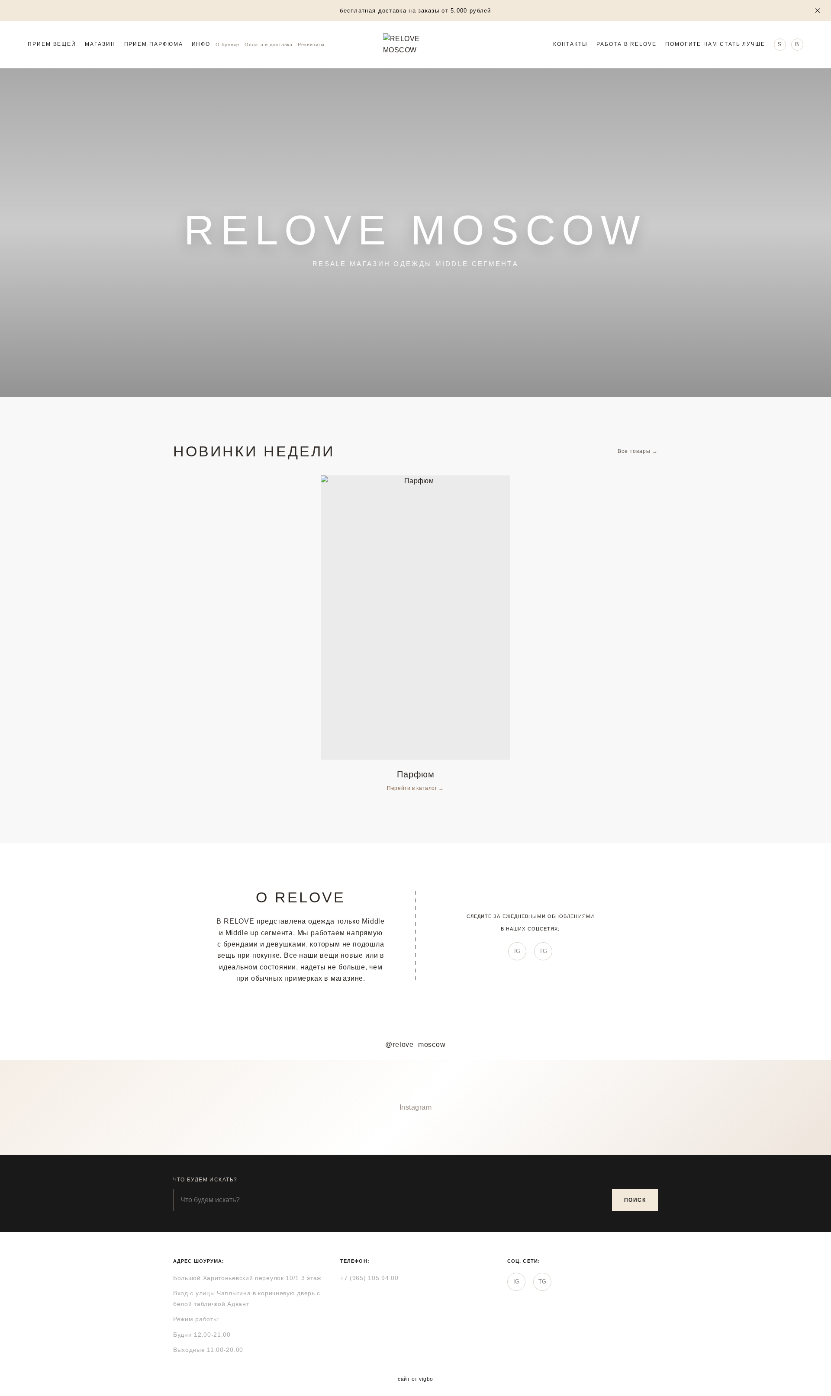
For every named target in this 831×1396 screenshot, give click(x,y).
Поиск (635, 1200)
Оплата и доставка (269, 44)
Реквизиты (311, 44)
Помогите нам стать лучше (715, 45)
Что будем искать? (205, 1180)
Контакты (570, 45)
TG (543, 951)
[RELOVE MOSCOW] (415, 44)
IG (517, 951)
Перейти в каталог (412, 788)
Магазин (100, 45)
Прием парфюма (153, 45)
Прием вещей (52, 45)
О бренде (227, 44)
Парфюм (416, 774)
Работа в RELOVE (626, 45)
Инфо (201, 45)
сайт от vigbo (415, 1379)
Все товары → (638, 451)
